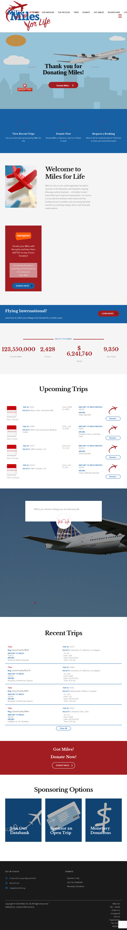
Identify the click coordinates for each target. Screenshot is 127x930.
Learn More (23, 275)
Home (35, 12)
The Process (64, 12)
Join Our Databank (74, 882)
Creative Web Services (25, 907)
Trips (76, 12)
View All (63, 728)
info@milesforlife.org (17, 888)
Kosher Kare (114, 12)
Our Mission (48, 12)
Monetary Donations (75, 886)
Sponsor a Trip (73, 878)
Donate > (113, 418)
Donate (86, 12)
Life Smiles (99, 12)
